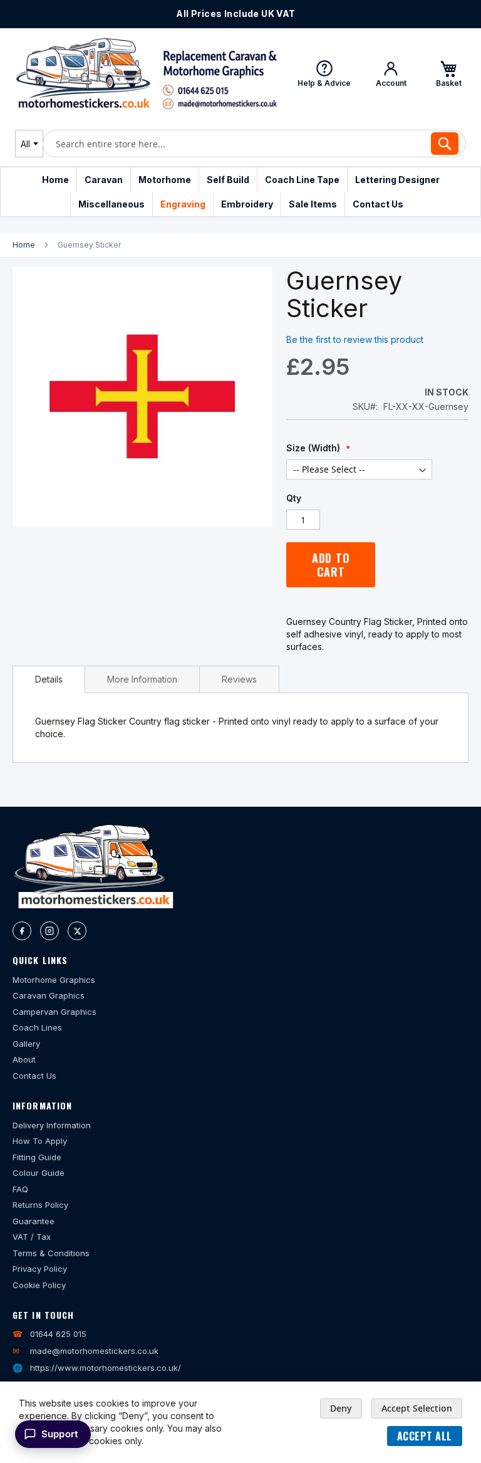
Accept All (424, 1436)
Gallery (26, 1044)
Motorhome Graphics (54, 980)
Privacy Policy (40, 1269)
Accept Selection (416, 1408)
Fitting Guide (37, 1157)
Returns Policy (40, 1205)
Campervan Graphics (54, 1012)
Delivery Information (52, 1125)
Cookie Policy (39, 1285)
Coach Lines (37, 1027)
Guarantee (33, 1221)
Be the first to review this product (354, 339)
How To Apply (40, 1141)
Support (59, 1434)
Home (24, 244)
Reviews (239, 679)
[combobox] (29, 143)
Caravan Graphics (49, 995)
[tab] (49, 679)
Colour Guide (39, 1173)
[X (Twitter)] (77, 930)
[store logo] (146, 73)
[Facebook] (22, 930)
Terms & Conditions (51, 1253)
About (24, 1059)
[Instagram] (49, 930)
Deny (341, 1408)
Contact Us (34, 1076)
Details (49, 679)
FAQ (20, 1189)
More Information (142, 679)
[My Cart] (448, 73)
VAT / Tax (32, 1237)
